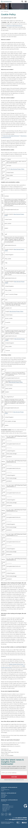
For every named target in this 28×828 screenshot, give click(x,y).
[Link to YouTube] (9, 814)
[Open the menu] (25, 1)
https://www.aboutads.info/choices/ (11, 135)
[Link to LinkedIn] (2, 814)
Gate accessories (4, 795)
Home (2, 11)
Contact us (3, 788)
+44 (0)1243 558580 (21, 818)
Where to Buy (3, 801)
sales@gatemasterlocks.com (18, 819)
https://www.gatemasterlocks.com (14, 25)
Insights (2, 790)
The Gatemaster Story (5, 789)
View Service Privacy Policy (17, 169)
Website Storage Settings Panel (16, 664)
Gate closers (3, 794)
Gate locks (3, 797)
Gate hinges (3, 796)
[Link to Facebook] (6, 814)
